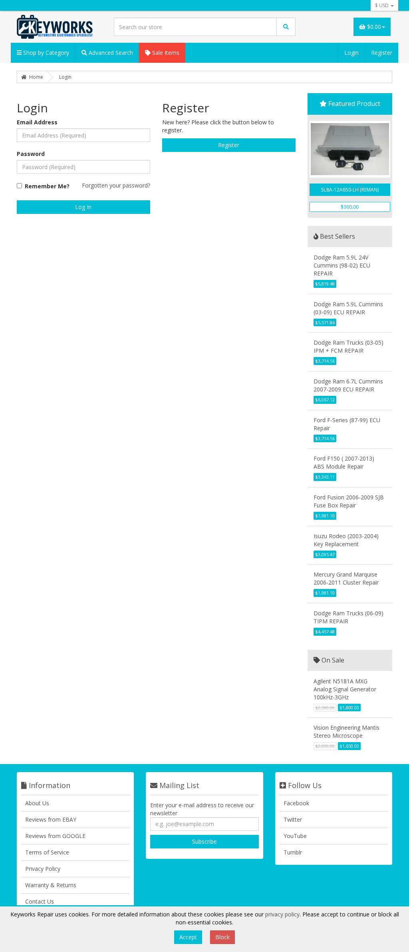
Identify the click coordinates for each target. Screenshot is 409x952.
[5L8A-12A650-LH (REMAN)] (350, 149)
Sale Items (165, 52)
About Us (37, 803)
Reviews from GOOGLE (55, 836)
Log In (83, 207)
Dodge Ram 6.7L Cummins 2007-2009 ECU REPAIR (348, 385)
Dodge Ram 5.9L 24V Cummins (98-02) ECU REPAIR (342, 265)
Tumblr (293, 852)
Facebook (296, 803)
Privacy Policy (42, 868)
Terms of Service (47, 852)
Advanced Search (110, 52)
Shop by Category (45, 52)
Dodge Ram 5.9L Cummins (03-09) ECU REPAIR (348, 308)
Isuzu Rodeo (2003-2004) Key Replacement (346, 540)
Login (351, 52)
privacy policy (282, 914)
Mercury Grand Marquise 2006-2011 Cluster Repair (346, 578)
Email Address (37, 122)
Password (31, 154)
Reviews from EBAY (50, 819)
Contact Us (39, 901)
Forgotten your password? (116, 185)
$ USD (382, 5)
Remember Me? (47, 186)
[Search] (286, 27)
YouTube (295, 836)
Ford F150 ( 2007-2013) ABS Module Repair (344, 462)
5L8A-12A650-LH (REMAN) (350, 189)
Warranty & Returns (50, 885)
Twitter (293, 819)
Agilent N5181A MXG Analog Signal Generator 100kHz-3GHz (345, 689)
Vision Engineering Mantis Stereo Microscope (346, 731)
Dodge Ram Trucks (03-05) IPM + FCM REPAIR (348, 346)
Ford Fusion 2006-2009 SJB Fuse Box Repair (349, 501)
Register (381, 52)
